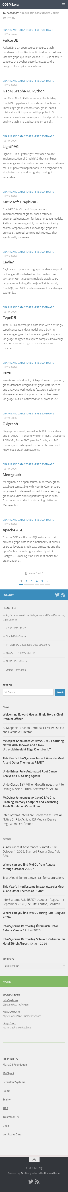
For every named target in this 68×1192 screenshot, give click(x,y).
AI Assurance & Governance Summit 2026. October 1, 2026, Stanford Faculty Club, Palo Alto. (31, 851)
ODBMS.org (10, 4)
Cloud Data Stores (16, 628)
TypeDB (9, 317)
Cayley (8, 262)
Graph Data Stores (16, 636)
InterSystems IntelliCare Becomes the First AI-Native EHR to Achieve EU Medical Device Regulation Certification (33, 819)
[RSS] (63, 595)
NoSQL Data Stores (17, 661)
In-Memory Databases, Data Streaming (28, 644)
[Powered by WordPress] (21, 1173)
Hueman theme (52, 1173)
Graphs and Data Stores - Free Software (28, 30)
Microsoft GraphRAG (20, 202)
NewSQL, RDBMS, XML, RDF (22, 653)
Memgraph (12, 474)
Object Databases (16, 670)
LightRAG (11, 146)
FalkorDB (10, 40)
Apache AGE (13, 530)
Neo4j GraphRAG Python (24, 91)
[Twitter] (57, 595)
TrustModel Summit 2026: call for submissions (33, 877)
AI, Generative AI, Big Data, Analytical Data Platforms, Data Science (34, 617)
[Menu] (63, 4)
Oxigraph (10, 424)
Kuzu (7, 373)
